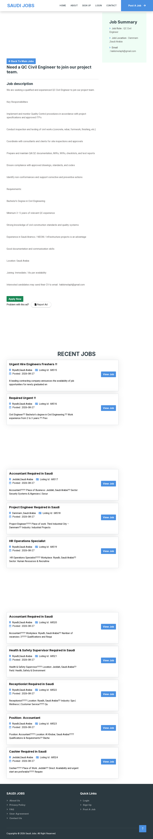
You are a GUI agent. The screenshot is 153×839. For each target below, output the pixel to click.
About (74, 5)
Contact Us (15, 818)
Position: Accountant (24, 718)
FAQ (11, 809)
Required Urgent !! (22, 398)
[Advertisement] (53, 33)
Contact (111, 5)
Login (98, 5)
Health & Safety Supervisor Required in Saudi (42, 650)
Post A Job (134, 5)
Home (63, 5)
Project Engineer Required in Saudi (34, 507)
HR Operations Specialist (27, 541)
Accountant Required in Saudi (31, 473)
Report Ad (42, 304)
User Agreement (19, 813)
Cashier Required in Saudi (27, 751)
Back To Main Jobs (22, 61)
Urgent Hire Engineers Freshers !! (33, 364)
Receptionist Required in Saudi (31, 684)
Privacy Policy (17, 804)
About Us (14, 800)
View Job (108, 374)
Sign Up (86, 5)
